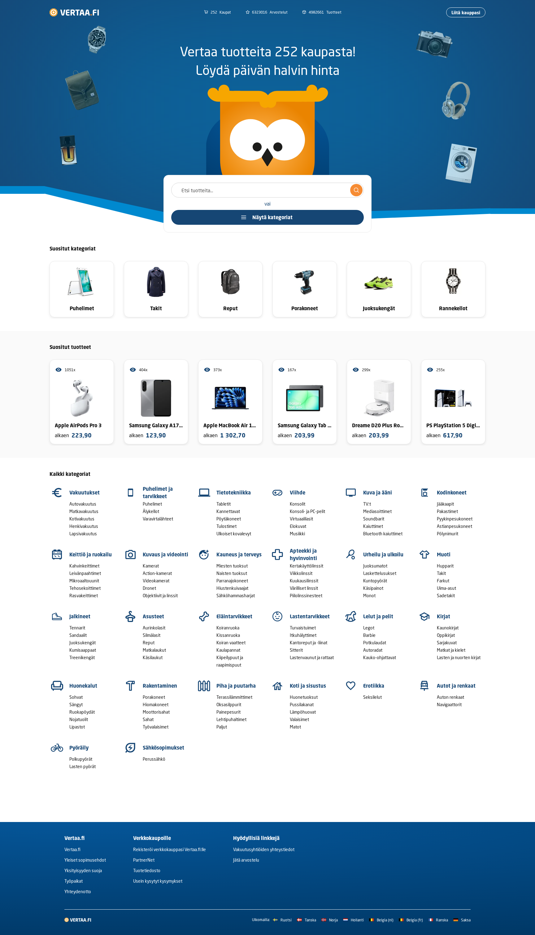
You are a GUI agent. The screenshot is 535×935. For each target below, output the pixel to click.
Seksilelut (372, 697)
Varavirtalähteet (158, 518)
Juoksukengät (82, 642)
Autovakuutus (82, 504)
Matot (295, 726)
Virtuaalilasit (301, 518)
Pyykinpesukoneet (454, 518)
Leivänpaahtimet (85, 573)
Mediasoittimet (377, 511)
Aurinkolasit (154, 627)
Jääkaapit (445, 504)
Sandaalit (78, 635)
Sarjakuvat (447, 642)
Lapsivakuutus (83, 533)
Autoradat (372, 650)
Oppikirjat (446, 635)
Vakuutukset (84, 492)
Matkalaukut (154, 650)
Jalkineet (79, 616)
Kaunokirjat (448, 627)
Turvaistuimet (303, 627)
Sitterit (296, 650)
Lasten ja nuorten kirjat (459, 657)
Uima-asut (446, 588)
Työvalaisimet (155, 726)
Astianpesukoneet (454, 526)
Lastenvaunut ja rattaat (312, 657)
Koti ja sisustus (308, 686)
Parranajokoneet (232, 580)
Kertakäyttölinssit (306, 565)
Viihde (297, 492)
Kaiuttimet (373, 526)
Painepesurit (228, 712)
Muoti (443, 554)
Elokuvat (298, 526)
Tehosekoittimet (85, 588)
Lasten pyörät (82, 766)
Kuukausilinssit (304, 580)
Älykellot (151, 511)
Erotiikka (373, 686)
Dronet (149, 588)
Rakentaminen (160, 686)
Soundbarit (373, 518)
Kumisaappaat (82, 650)
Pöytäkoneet (228, 518)
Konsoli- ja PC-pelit (307, 511)
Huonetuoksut (304, 697)
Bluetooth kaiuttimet (382, 533)
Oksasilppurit (228, 704)
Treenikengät (82, 657)
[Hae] (356, 190)
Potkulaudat (374, 642)
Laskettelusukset (379, 573)
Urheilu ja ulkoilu (383, 554)
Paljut (221, 726)
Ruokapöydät (82, 712)
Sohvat (76, 697)
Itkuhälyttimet (303, 635)
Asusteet (153, 616)
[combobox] (267, 190)
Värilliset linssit (304, 588)
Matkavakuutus (83, 511)
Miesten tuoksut (232, 565)
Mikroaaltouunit (84, 580)
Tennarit (77, 627)
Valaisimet (299, 719)
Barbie (369, 635)
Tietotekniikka (233, 492)
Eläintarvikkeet (234, 616)
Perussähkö (154, 759)
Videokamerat (156, 580)
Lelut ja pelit (378, 616)
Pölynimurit (447, 533)
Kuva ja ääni (377, 492)
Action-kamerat (157, 573)
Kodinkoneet (452, 492)
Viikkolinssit (301, 573)
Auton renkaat (450, 697)
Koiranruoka (227, 627)
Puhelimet (152, 504)
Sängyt (76, 704)
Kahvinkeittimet (84, 565)
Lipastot (77, 726)
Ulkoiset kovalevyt (233, 533)
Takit (441, 573)
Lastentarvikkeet (310, 616)
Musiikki (297, 533)
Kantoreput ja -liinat (308, 642)
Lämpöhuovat (303, 712)
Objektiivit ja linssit (160, 595)
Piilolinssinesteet (306, 595)
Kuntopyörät (375, 580)
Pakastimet (447, 511)
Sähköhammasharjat (235, 595)
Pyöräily (79, 748)
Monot (369, 595)
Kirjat (443, 616)
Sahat (148, 719)
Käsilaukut (153, 657)
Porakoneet (154, 697)
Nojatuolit (78, 719)
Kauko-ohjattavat (379, 657)
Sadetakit (446, 595)
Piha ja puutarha (236, 686)
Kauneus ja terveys (239, 554)
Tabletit (223, 504)
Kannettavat (228, 511)
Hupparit (445, 565)
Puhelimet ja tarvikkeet (158, 492)
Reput (148, 642)
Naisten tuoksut (231, 573)
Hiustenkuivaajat (232, 588)
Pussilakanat (302, 704)
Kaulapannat (228, 650)
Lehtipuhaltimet (231, 719)
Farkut (443, 580)
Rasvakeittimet (83, 595)
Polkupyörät (80, 759)
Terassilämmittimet (234, 697)
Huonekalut (83, 686)
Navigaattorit (449, 704)
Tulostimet (226, 526)
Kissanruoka (228, 635)
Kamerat (151, 565)
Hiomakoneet (155, 704)
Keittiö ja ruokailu (90, 554)
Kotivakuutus (81, 518)
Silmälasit (151, 635)
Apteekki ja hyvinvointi (303, 554)
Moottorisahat (156, 712)
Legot (368, 627)
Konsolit (297, 504)
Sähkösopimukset (163, 748)
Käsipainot (373, 588)
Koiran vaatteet (231, 642)
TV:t (367, 504)
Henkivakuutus (83, 526)
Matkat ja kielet (451, 650)
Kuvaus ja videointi (165, 554)
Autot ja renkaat (456, 686)
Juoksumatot (375, 565)
